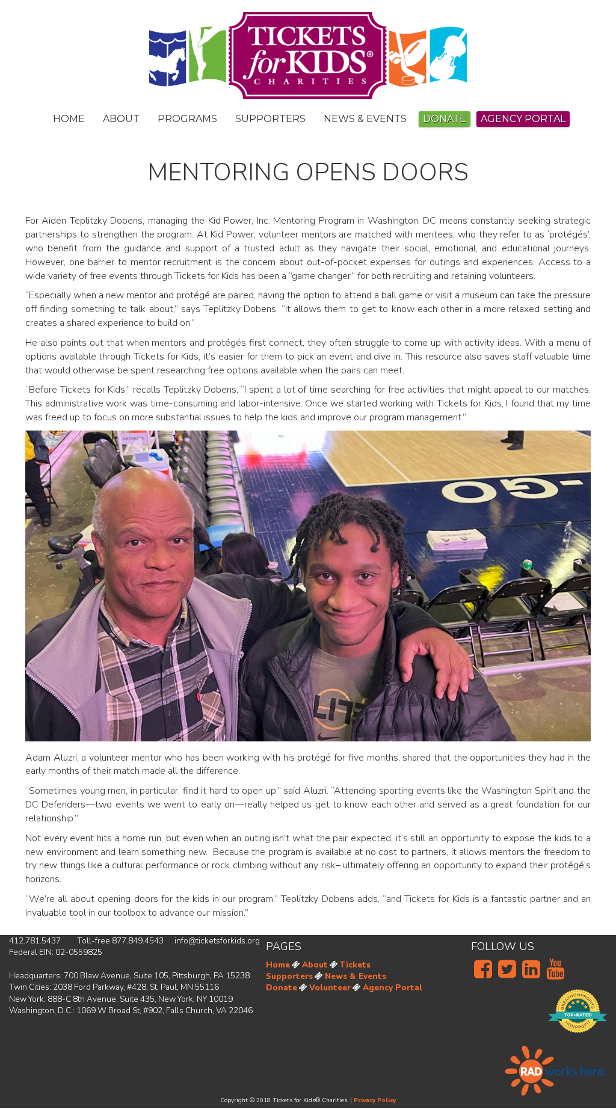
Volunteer (330, 987)
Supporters (289, 976)
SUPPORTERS (270, 118)
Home (278, 964)
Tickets (355, 964)
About (315, 964)
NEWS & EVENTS (365, 118)
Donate (444, 118)
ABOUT (121, 118)
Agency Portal (392, 987)
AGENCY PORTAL (523, 118)
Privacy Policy (375, 1100)
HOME (69, 118)
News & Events (355, 976)
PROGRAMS (187, 118)
